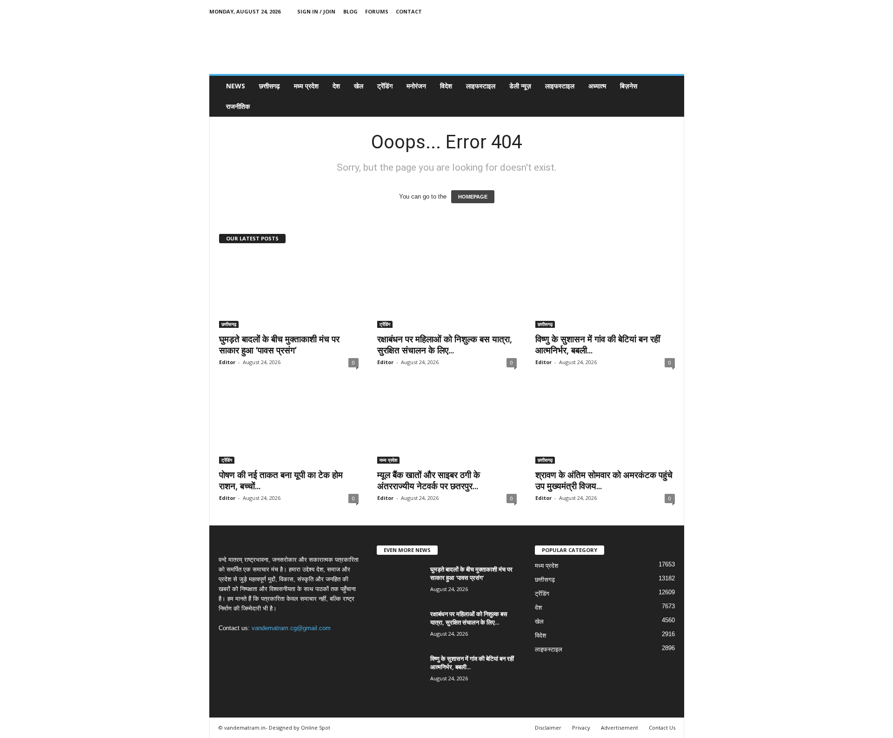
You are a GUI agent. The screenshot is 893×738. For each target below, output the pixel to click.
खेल (358, 85)
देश (336, 85)
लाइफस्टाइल (480, 85)
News (235, 85)
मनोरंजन (416, 85)
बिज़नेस (628, 85)
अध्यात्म (597, 85)
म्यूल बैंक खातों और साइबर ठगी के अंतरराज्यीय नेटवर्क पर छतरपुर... (428, 480)
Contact (409, 11)
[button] (670, 96)
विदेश (446, 85)
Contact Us (662, 727)
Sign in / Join (316, 11)
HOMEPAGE (472, 196)
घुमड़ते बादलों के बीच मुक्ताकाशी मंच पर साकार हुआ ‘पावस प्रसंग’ (279, 344)
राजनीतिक (238, 106)
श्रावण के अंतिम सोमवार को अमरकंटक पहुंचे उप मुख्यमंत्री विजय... (604, 480)
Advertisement (619, 727)
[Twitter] (662, 11)
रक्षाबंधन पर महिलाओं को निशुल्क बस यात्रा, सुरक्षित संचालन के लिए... (444, 344)
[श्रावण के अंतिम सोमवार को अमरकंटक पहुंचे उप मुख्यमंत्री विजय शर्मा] (605, 426)
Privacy (581, 727)
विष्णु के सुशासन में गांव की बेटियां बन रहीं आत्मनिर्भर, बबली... (597, 344)
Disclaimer (548, 727)
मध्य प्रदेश (306, 85)
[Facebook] (634, 11)
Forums (376, 11)
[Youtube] (677, 11)
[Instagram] (648, 11)
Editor (227, 362)
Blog (350, 11)
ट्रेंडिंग (385, 85)
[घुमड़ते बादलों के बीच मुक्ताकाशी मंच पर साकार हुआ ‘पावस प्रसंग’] (289, 290)
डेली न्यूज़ (520, 85)
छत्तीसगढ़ (269, 85)
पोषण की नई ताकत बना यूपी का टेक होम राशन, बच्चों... (281, 480)
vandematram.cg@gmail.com (291, 628)
